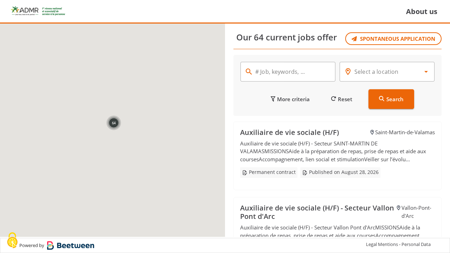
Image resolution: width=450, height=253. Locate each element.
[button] (114, 123)
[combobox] (387, 72)
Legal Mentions (382, 244)
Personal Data (416, 244)
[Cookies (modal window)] (12, 241)
